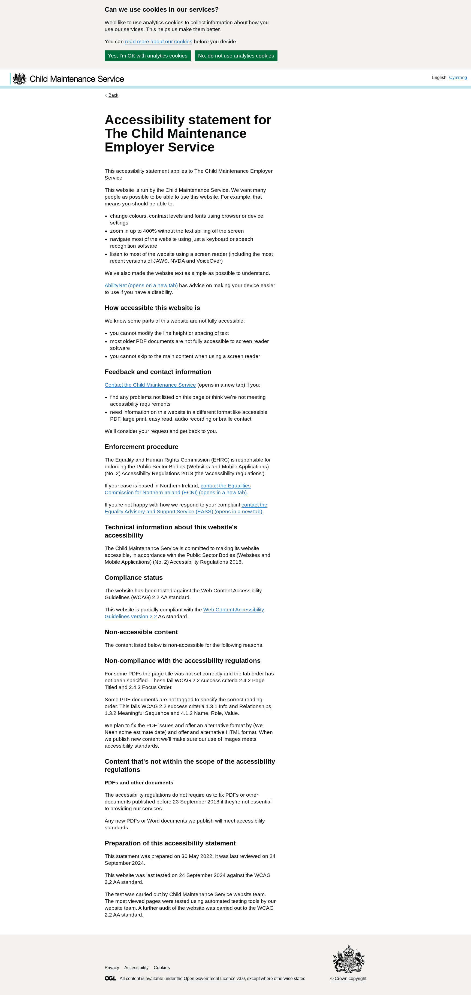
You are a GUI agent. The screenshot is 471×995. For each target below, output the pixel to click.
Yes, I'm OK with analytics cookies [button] (148, 56)
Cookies (162, 967)
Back (113, 95)
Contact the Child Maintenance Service (150, 385)
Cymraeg (458, 77)
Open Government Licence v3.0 (214, 978)
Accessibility (136, 967)
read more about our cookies (158, 41)
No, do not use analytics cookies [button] (236, 56)
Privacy (112, 967)
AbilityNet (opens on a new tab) (141, 285)
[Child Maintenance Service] (186, 83)
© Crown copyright (348, 978)
